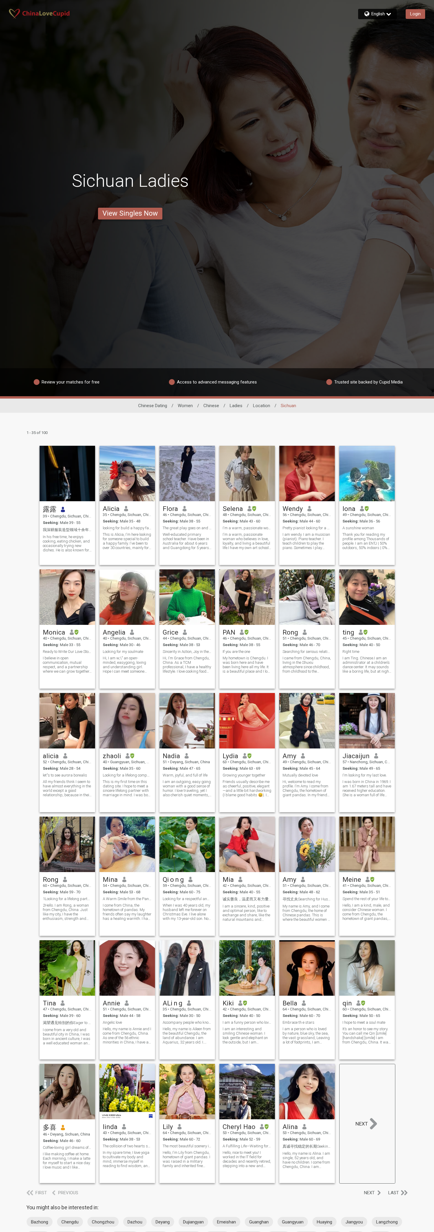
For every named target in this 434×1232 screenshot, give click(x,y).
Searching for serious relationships (307, 651)
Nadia (171, 756)
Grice (170, 632)
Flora (170, 508)
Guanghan (259, 1222)
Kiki (228, 1003)
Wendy (293, 508)
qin (347, 1003)
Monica (54, 632)
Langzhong (387, 1222)
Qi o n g (173, 879)
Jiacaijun (356, 756)
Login (415, 14)
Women (185, 405)
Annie (111, 1003)
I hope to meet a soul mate (363, 1022)
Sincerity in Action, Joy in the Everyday (187, 651)
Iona (348, 508)
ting (348, 632)
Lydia (230, 756)
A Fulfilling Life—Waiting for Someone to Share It (247, 1146)
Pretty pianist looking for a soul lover (307, 528)
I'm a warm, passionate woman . (247, 528)
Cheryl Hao (239, 1127)
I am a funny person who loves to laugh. (247, 1022)
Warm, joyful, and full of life (185, 775)
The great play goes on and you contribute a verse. (187, 528)
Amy (289, 756)
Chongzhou (103, 1222)
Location (261, 405)
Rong (290, 632)
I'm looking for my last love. (364, 775)
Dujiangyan (193, 1222)
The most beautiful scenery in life (187, 1146)
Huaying (324, 1222)
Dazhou (135, 1222)
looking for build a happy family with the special (127, 528)
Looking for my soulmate (123, 651)
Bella (290, 1003)
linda (110, 1127)
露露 (49, 509)
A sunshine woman (358, 528)
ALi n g (172, 1003)
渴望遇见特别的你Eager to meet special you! (67, 1022)
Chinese (211, 405)
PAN (229, 632)
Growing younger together (244, 775)
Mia (228, 879)
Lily (168, 1127)
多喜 (49, 1127)
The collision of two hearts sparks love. (127, 1146)
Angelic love (112, 1022)
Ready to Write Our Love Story (67, 651)
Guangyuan (293, 1222)
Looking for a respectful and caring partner (187, 899)
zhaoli (112, 756)
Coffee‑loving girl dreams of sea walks (67, 1147)
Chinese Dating (152, 405)
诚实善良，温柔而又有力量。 (247, 899)
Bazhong (39, 1222)
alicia (51, 756)
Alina (290, 1127)
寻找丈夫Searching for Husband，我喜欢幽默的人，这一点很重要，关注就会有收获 (307, 899)
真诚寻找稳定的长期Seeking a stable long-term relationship (307, 1146)
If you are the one (236, 651)
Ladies (236, 405)
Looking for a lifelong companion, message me (127, 775)
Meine (351, 879)
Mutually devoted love (300, 775)
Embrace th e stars (298, 1022)
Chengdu (70, 1222)
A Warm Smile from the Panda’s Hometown (127, 899)
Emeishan (226, 1222)
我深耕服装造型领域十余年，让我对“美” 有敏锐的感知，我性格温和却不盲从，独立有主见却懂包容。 (67, 529)
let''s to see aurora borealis (65, 775)
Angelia (114, 632)
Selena (233, 508)
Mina (110, 879)
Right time (350, 651)
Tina (49, 1003)
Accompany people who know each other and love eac (187, 1022)
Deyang (163, 1222)
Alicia (111, 508)
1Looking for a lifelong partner (67, 899)
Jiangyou (354, 1222)
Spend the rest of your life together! (366, 899)
